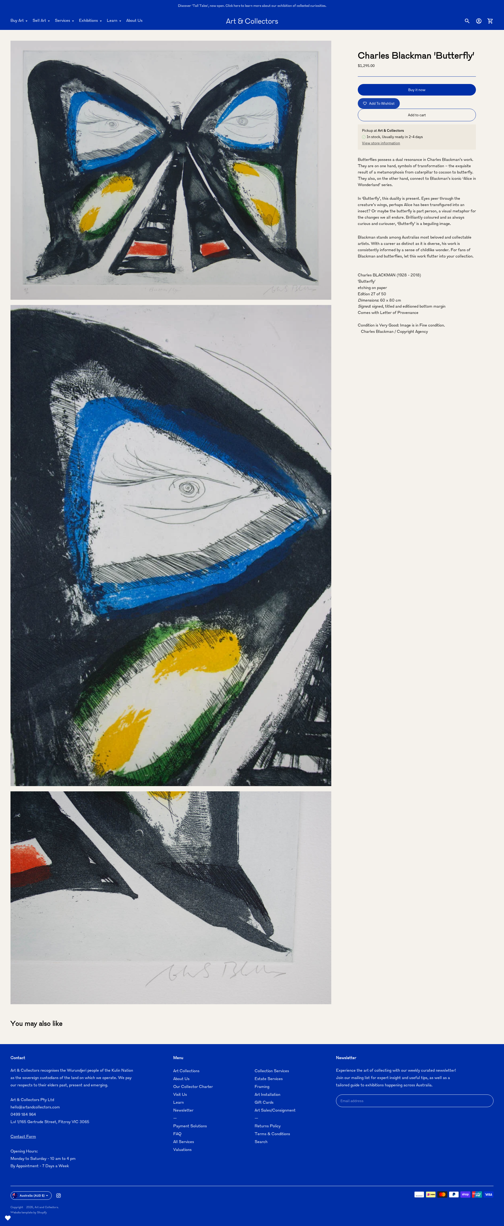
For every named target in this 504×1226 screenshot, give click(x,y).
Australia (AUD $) (32, 1195)
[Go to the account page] (479, 21)
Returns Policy (268, 1126)
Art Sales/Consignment (275, 1111)
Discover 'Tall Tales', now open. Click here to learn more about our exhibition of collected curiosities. (252, 6)
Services (62, 21)
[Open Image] (170, 170)
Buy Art (17, 21)
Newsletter (183, 1111)
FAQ (177, 1134)
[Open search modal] (467, 21)
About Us (134, 21)
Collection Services (272, 1071)
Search (261, 1142)
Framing (262, 1087)
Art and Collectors (46, 1207)
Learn (112, 21)
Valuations (182, 1150)
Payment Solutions (190, 1126)
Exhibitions (88, 21)
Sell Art (39, 21)
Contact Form (23, 1137)
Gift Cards (264, 1103)
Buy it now (417, 89)
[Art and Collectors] (252, 21)
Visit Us (180, 1095)
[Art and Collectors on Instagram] (58, 1195)
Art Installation (267, 1095)
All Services (183, 1142)
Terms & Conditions (272, 1134)
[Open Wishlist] (8, 1218)
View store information (381, 143)
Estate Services (269, 1079)
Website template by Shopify (28, 1212)
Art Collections (186, 1071)
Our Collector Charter (193, 1087)
